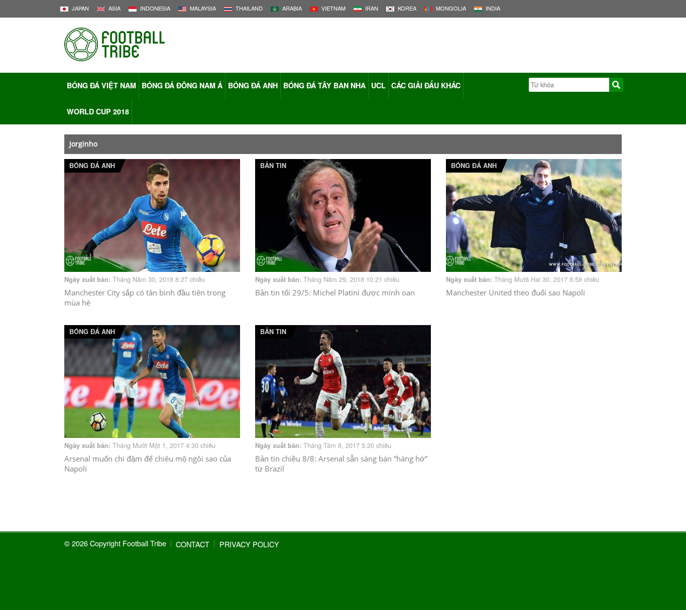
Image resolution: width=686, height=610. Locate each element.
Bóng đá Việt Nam (101, 85)
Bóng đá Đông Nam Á (182, 85)
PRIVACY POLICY (249, 544)
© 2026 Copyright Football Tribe (115, 543)
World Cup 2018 (98, 111)
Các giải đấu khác (426, 85)
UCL (378, 85)
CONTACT (192, 544)
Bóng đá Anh (253, 85)
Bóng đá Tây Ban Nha (324, 85)
